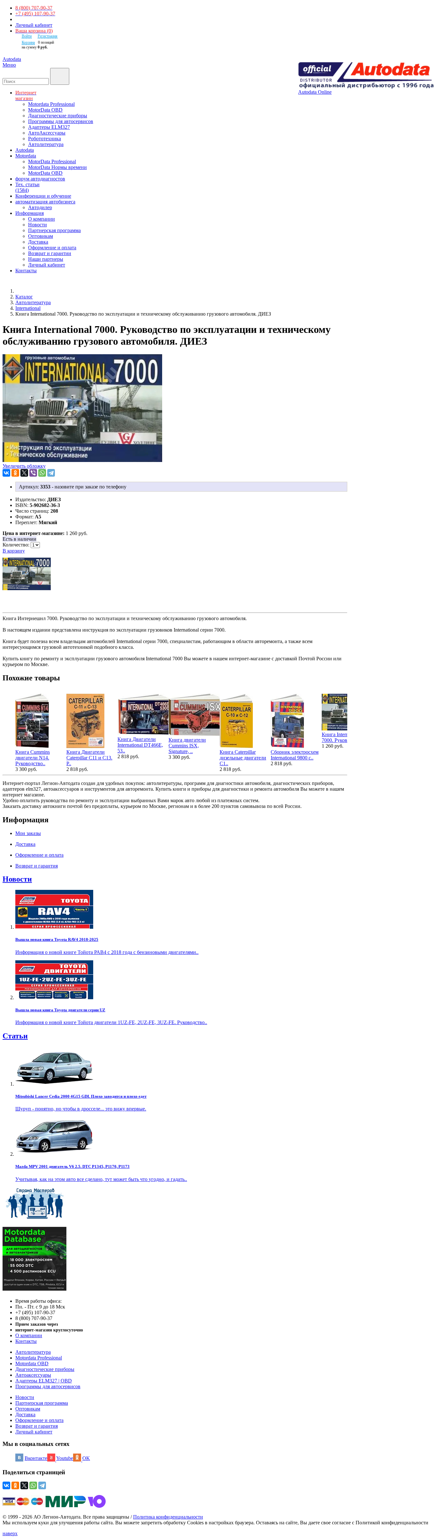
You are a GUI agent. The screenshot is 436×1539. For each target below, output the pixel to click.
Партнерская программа (54, 230)
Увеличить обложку (24, 466)
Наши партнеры (45, 259)
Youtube (64, 1458)
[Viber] (33, 473)
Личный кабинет (33, 25)
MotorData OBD (45, 110)
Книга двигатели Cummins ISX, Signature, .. (187, 745)
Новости (37, 224)
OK (86, 1458)
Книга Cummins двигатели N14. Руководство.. (32, 757)
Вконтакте (36, 1458)
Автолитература (46, 144)
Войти (27, 36)
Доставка (38, 242)
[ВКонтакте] (6, 473)
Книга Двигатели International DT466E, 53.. (140, 745)
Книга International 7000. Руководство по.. (346, 737)
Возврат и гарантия (36, 1426)
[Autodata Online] (365, 75)
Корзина (28, 42)
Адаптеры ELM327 (49, 127)
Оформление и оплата (52, 247)
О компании (41, 219)
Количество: (17, 544)
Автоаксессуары (33, 1375)
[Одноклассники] (15, 473)
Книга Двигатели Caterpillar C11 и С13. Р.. (89, 757)
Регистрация (47, 36)
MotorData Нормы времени (57, 167)
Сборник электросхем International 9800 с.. (295, 754)
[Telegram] (51, 473)
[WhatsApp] (42, 473)
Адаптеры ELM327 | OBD (43, 1380)
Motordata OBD (32, 1363)
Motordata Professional (51, 104)
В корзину (14, 550)
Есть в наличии (19, 539)
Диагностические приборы (57, 115)
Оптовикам (40, 236)
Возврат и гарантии (49, 253)
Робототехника (44, 138)
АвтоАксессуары (46, 133)
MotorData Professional (52, 161)
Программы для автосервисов (60, 121)
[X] (24, 473)
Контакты (26, 1341)
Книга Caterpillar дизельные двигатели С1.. (243, 757)
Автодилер (40, 207)
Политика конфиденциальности (168, 1517)
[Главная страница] (22, 291)
